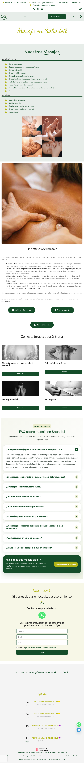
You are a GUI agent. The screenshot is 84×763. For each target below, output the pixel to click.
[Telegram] (79, 730)
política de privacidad (33, 648)
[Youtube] (42, 9)
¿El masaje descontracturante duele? (23, 487)
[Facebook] (34, 9)
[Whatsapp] (79, 724)
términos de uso (50, 648)
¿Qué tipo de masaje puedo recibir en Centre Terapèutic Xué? (34, 449)
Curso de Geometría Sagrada (45, 701)
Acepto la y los (37, 648)
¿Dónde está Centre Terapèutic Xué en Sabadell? (29, 548)
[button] (25, 16)
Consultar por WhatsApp (66, 564)
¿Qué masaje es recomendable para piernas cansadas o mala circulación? (34, 527)
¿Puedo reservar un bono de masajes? (24, 538)
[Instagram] (38, 9)
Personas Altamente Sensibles (45, 726)
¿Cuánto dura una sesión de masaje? (23, 496)
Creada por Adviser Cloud (56, 759)
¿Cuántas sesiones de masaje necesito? (25, 506)
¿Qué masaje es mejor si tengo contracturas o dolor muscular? (35, 477)
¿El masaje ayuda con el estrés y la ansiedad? (27, 516)
